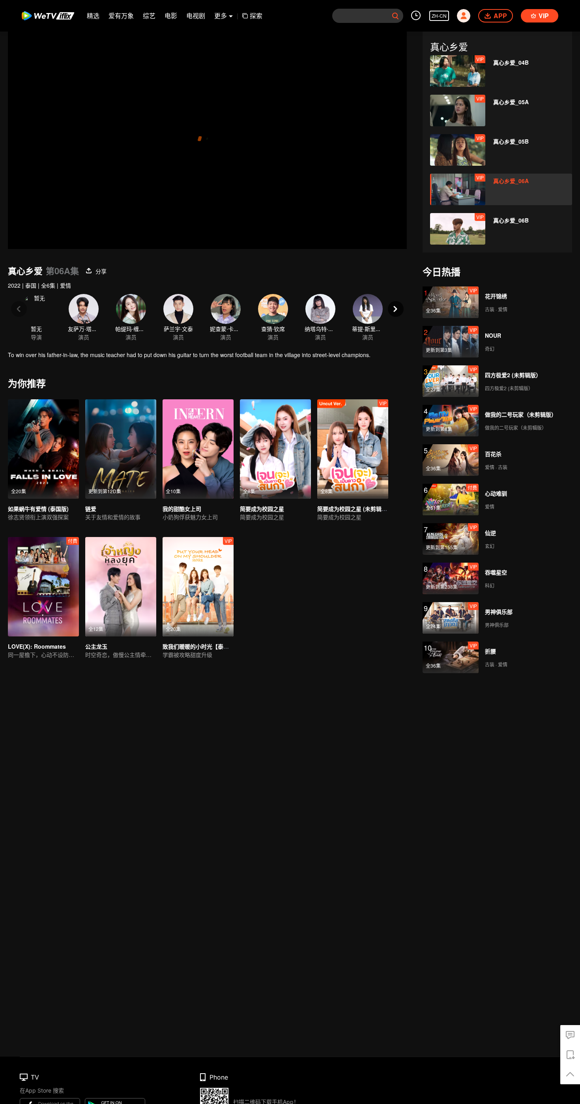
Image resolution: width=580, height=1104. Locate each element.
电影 (171, 15)
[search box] (395, 16)
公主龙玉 (96, 646)
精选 (93, 15)
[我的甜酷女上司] (198, 449)
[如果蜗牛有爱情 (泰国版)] (43, 449)
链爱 (90, 509)
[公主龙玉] (120, 586)
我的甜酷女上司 (182, 509)
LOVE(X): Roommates (37, 646)
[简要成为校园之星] (275, 449)
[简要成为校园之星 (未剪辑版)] (352, 449)
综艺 (149, 15)
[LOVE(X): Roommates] (43, 586)
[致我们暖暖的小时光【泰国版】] (198, 586)
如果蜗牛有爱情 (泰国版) (38, 509)
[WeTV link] (48, 15)
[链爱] (120, 449)
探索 (256, 15)
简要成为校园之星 (262, 509)
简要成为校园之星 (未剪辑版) (353, 509)
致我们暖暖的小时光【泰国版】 (201, 646)
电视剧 (195, 15)
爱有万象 (121, 15)
